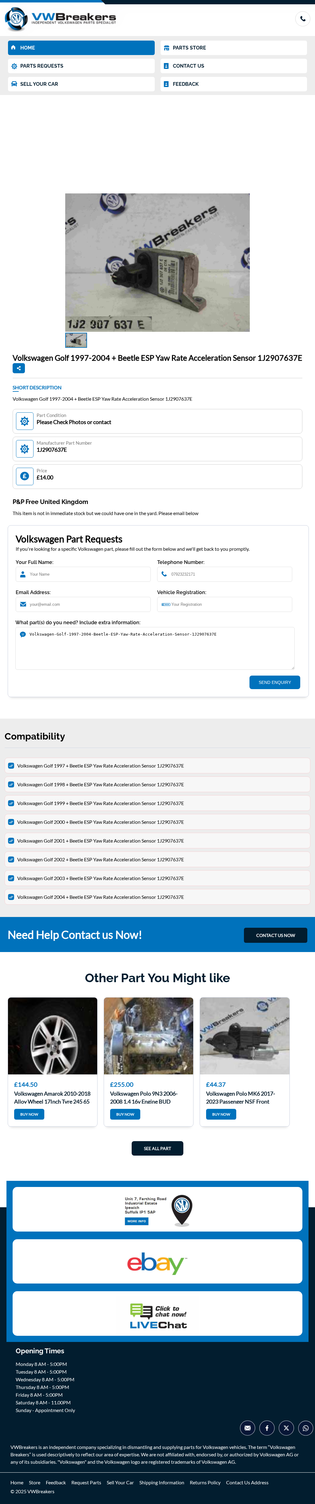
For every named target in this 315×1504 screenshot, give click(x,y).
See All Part (157, 1148)
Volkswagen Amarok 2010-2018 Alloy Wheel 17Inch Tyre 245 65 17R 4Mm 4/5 (52, 1097)
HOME (27, 48)
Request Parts (86, 1482)
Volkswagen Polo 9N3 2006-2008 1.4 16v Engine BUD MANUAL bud (143, 1097)
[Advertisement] (157, 141)
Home (16, 1482)
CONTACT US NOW (275, 935)
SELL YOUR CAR (39, 84)
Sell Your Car (120, 1482)
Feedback (56, 1482)
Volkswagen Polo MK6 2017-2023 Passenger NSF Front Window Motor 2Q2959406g (241, 1097)
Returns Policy (205, 1482)
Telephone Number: (181, 562)
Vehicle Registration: (181, 592)
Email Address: (33, 592)
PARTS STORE (189, 48)
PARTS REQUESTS (41, 66)
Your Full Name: (35, 562)
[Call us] (302, 24)
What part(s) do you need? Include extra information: (78, 622)
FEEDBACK (186, 84)
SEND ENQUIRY (275, 682)
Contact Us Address (247, 1482)
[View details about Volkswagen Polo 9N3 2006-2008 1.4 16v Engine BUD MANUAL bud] (148, 1036)
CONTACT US (188, 66)
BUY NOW (29, 1114)
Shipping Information (161, 1482)
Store (34, 1482)
